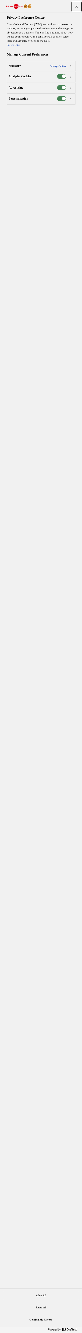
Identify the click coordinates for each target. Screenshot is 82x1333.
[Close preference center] (76, 6)
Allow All (41, 1295)
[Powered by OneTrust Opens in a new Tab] (64, 1329)
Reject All (41, 1307)
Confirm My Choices (40, 1319)
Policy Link (13, 44)
